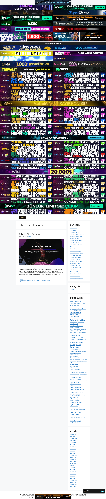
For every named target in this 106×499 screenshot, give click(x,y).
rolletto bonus (81, 322)
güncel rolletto (83, 306)
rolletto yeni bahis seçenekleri (75, 415)
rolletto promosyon (75, 387)
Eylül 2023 (72, 478)
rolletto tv (82, 399)
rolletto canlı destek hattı (75, 330)
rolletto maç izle (74, 372)
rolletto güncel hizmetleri (74, 356)
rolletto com (73, 339)
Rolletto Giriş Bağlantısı (76, 244)
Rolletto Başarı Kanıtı (75, 232)
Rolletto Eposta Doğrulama (76, 253)
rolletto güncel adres (75, 353)
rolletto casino (82, 332)
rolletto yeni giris (74, 417)
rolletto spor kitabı (83, 395)
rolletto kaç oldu (74, 364)
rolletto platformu (74, 385)
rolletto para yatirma (74, 382)
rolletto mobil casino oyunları (74, 374)
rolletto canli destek (76, 326)
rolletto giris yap (75, 345)
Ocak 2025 (73, 444)
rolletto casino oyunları (76, 335)
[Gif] (53, 103)
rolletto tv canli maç (74, 400)
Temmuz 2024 (73, 457)
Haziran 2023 (73, 484)
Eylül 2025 (72, 436)
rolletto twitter (74, 406)
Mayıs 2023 (73, 486)
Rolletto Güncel (82, 351)
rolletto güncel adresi (74, 354)
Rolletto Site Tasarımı (29, 234)
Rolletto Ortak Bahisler (75, 267)
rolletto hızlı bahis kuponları (82, 359)
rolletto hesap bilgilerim (74, 359)
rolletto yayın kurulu (73, 410)
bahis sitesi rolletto (75, 301)
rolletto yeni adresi (75, 414)
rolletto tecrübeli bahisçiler (74, 397)
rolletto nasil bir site (76, 377)
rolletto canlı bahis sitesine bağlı (75, 329)
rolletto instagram (82, 361)
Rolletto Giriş (73, 230)
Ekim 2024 (72, 451)
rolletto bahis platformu (73, 318)
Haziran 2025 (73, 438)
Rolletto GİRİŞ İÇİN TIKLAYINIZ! (53, 43)
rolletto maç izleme (83, 372)
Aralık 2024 (73, 447)
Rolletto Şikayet (75, 421)
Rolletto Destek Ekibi (75, 276)
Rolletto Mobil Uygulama (76, 261)
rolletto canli (74, 324)
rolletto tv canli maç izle (76, 402)
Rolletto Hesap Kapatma (76, 257)
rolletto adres (77, 310)
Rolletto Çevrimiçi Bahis (76, 274)
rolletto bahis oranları (74, 316)
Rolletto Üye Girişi (74, 238)
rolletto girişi (74, 351)
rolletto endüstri (72, 340)
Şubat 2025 (73, 442)
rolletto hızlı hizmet (73, 361)
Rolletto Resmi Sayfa (75, 265)
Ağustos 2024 (73, 455)
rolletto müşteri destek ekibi (74, 375)
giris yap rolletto (75, 305)
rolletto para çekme (75, 384)
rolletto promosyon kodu (36, 280)
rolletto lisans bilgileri (75, 369)
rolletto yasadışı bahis (82, 409)
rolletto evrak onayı (79, 340)
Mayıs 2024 (73, 461)
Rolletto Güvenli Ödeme (76, 240)
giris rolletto (82, 303)
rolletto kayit (73, 363)
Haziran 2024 (73, 459)
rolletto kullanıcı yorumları (75, 367)
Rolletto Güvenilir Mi (74, 357)
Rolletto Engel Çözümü (75, 255)
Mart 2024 (72, 465)
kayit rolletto (73, 309)
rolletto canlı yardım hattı (74, 332)
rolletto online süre (73, 379)
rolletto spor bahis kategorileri (75, 394)
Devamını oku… (30, 275)
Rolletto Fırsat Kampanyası (76, 236)
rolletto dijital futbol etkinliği (81, 339)
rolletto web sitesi (74, 409)
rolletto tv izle (74, 404)
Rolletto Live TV (74, 269)
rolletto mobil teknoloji (83, 374)
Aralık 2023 (73, 472)
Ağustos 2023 (73, 480)
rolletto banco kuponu (73, 322)
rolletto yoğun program (81, 417)
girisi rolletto (74, 303)
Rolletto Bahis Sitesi (78, 320)
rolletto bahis (74, 314)
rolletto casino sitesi (76, 337)
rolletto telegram (75, 399)
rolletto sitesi (73, 392)
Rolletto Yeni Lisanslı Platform (77, 263)
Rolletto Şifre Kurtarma (75, 259)
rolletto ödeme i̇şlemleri (75, 418)
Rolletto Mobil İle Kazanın (76, 278)
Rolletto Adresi (73, 228)
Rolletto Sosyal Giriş (75, 242)
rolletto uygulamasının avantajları (75, 407)
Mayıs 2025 (73, 440)
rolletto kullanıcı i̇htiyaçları (25, 280)
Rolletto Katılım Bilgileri (75, 251)
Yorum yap (22, 281)
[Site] (26, 75)
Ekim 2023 (72, 476)
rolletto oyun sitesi (83, 380)
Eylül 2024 (72, 453)
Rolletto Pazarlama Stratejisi (77, 234)
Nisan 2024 (73, 463)
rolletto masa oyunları (75, 371)
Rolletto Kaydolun (74, 271)
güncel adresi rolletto (74, 306)
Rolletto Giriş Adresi (75, 349)
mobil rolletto (81, 309)
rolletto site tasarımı (46, 280)
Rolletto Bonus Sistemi (75, 249)
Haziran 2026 (73, 434)
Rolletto (21, 279)
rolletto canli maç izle (74, 327)
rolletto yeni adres (75, 412)
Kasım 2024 (73, 449)
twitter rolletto (74, 423)
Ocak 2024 (73, 469)
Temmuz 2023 (73, 482)
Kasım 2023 (73, 474)
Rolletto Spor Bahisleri (75, 395)
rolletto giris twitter (76, 343)
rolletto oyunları (79, 379)
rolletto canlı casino (84, 329)
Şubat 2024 (73, 467)
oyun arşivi (72, 310)
